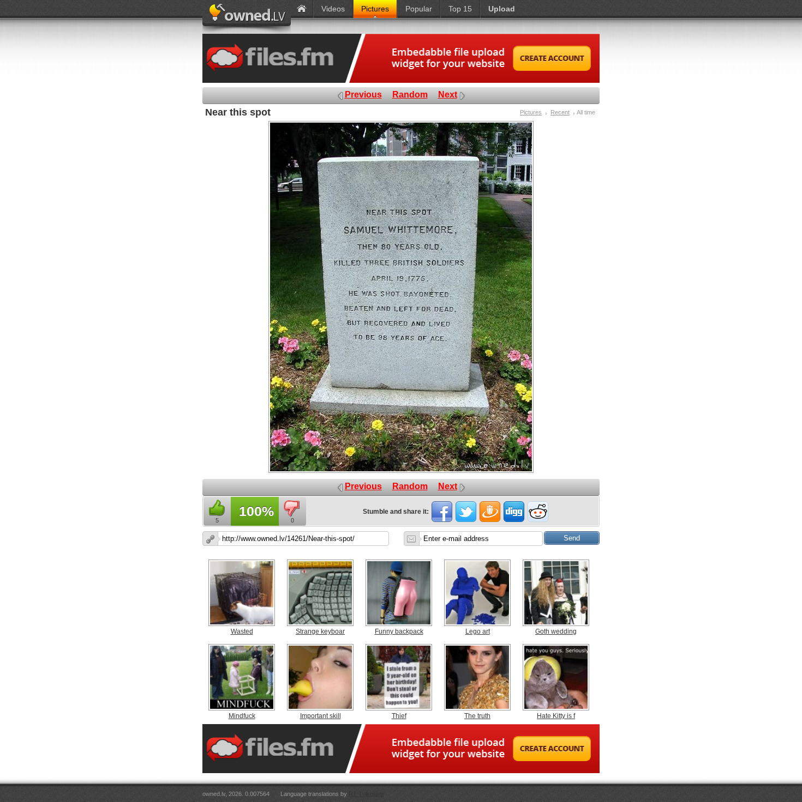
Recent (560, 112)
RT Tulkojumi (366, 794)
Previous (363, 94)
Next (447, 94)
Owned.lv (246, 17)
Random (410, 94)
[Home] (302, 9)
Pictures (531, 112)
